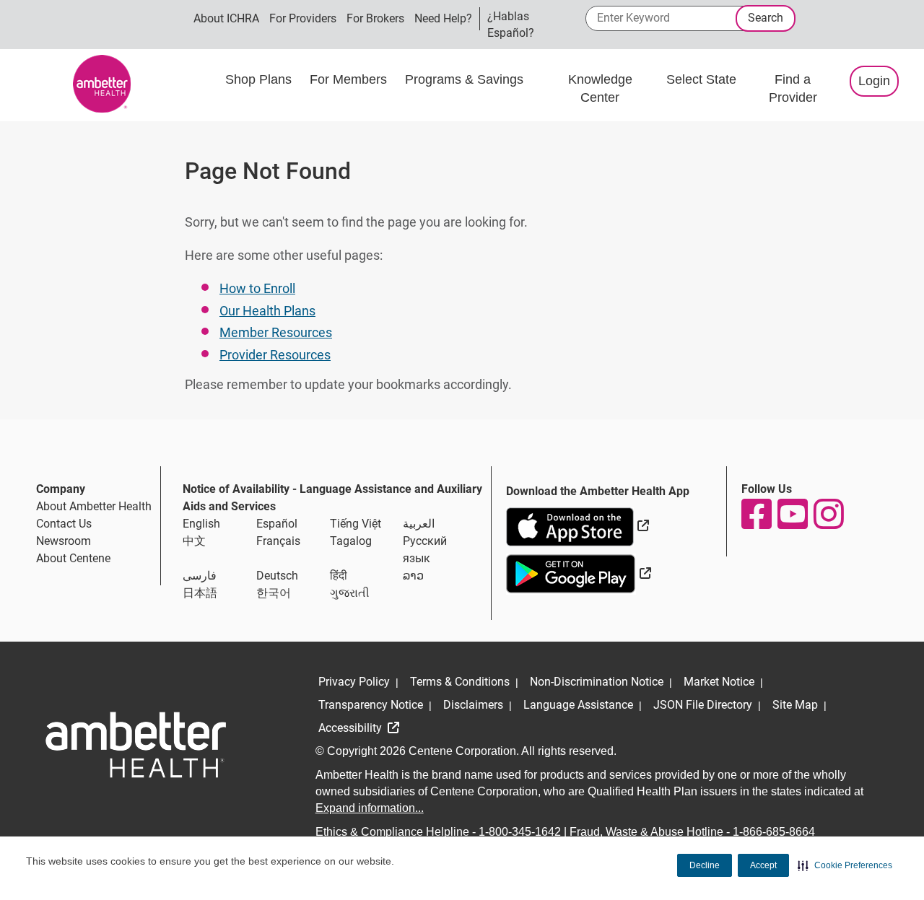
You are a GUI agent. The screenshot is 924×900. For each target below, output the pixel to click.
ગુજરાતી (350, 593)
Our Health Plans (267, 310)
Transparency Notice (370, 705)
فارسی (200, 575)
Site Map (795, 705)
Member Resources (275, 332)
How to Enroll (257, 288)
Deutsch (277, 575)
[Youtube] (791, 514)
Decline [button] (704, 865)
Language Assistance (578, 705)
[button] (845, 865)
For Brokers (375, 18)
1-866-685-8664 (774, 832)
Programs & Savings (466, 79)
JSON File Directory (702, 705)
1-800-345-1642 (520, 832)
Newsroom (63, 541)
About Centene (73, 558)
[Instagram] (828, 514)
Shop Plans (260, 79)
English (201, 523)
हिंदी (338, 575)
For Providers (302, 18)
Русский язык (425, 549)
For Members (350, 79)
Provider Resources (275, 354)
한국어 (273, 593)
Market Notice (719, 682)
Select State (701, 79)
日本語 (200, 593)
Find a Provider (793, 88)
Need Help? (443, 18)
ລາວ (413, 575)
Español (276, 523)
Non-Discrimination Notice (596, 682)
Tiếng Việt (355, 523)
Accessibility (351, 728)
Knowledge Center (600, 88)
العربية (419, 523)
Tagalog (351, 541)
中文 (194, 541)
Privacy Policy (354, 682)
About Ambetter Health (94, 506)
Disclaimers (473, 705)
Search (765, 18)
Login (874, 81)
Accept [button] (763, 865)
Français (278, 541)
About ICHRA (226, 18)
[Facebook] (755, 514)
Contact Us (64, 523)
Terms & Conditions (460, 682)
